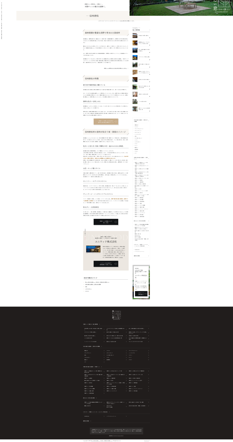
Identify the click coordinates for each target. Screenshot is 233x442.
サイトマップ (146, 440)
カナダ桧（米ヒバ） (138, 138)
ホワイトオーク (138, 132)
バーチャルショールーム (139, 251)
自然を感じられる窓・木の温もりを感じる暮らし (93, 329)
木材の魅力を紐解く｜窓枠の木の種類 (93, 284)
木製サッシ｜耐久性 (138, 192)
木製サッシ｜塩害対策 (139, 182)
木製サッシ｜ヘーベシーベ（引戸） (141, 190)
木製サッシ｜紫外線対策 (139, 201)
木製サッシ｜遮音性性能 (139, 216)
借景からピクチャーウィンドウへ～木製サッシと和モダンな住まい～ (141, 228)
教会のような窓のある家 (111, 341)
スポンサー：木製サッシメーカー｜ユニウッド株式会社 (141, 245)
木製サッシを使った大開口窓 (140, 184)
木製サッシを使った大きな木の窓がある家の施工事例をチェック (106, 121)
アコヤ (136, 143)
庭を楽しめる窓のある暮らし (89, 335)
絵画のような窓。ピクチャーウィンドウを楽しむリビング (138, 332)
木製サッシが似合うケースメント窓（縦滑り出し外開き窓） (141, 176)
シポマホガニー (88, 288)
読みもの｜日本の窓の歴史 (140, 221)
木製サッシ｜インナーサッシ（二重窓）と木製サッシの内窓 (141, 195)
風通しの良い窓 (138, 233)
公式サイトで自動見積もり (141, 293)
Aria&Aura (137, 249)
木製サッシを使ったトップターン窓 (141, 178)
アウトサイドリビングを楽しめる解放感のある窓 (116, 329)
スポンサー (85, 232)
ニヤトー (136, 140)
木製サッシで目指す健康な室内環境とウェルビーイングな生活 (141, 225)
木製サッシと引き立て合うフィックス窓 (141, 166)
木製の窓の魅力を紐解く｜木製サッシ (141, 158)
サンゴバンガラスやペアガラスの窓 (135, 341)
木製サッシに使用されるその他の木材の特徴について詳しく (115, 68)
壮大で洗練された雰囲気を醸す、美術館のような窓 (138, 338)
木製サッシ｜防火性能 (139, 214)
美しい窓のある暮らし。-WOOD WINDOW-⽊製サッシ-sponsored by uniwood (222, 2)
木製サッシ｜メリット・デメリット (141, 209)
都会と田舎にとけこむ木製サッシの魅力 (141, 186)
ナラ (135, 153)
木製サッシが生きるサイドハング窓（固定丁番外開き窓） (141, 172)
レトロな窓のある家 (88, 338)
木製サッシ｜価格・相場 (139, 207)
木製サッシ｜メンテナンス (140, 212)
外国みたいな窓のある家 (133, 335)
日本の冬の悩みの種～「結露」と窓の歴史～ (141, 239)
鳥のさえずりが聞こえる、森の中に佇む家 (115, 335)
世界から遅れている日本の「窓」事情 (141, 231)
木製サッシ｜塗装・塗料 (139, 210)
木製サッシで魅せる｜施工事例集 (90, 324)
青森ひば (136, 125)
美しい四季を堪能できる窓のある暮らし (136, 328)
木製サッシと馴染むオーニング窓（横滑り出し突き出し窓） (141, 163)
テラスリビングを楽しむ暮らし (90, 332)
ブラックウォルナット (139, 128)
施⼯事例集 (136, 30)
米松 (86, 286)
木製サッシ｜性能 (138, 203)
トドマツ (87, 291)
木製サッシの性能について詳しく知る (106, 221)
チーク (136, 145)
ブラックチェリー (138, 130)
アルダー (136, 151)
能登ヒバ (136, 147)
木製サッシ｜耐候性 (138, 180)
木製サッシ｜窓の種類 (139, 199)
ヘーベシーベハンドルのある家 (90, 341)
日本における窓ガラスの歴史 (138, 236)
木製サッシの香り (138, 189)
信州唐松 (136, 149)
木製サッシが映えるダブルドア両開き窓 (141, 169)
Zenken (121, 257)
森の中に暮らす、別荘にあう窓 (113, 332)
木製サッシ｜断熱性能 (139, 197)
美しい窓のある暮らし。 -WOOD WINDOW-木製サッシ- (97, 282)
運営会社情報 (137, 256)
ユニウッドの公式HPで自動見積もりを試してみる (106, 263)
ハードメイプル (138, 134)
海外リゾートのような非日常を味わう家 (114, 338)
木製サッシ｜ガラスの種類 (140, 205)
